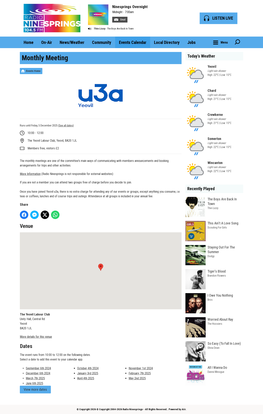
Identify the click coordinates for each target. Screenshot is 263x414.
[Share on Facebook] (24, 215)
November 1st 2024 (141, 368)
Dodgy (211, 256)
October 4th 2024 (88, 368)
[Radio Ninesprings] (52, 18)
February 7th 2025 (140, 373)
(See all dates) (66, 125)
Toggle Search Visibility (237, 42)
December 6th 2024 (38, 373)
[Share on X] (45, 215)
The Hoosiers (215, 323)
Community (101, 42)
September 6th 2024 (38, 368)
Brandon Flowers (217, 275)
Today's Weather (201, 56)
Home (29, 42)
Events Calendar (132, 42)
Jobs (191, 42)
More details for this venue (36, 337)
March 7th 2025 (35, 378)
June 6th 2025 (34, 383)
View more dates (35, 389)
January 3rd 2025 (87, 373)
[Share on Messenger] (34, 215)
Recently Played (201, 188)
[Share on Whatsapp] (55, 215)
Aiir (184, 409)
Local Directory (167, 42)
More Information (30, 174)
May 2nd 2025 (137, 378)
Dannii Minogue (216, 371)
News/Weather (72, 42)
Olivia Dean (213, 347)
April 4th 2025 (85, 378)
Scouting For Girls (217, 227)
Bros (210, 299)
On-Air (46, 42)
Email (123, 19)
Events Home (33, 70)
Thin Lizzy (99, 28)
